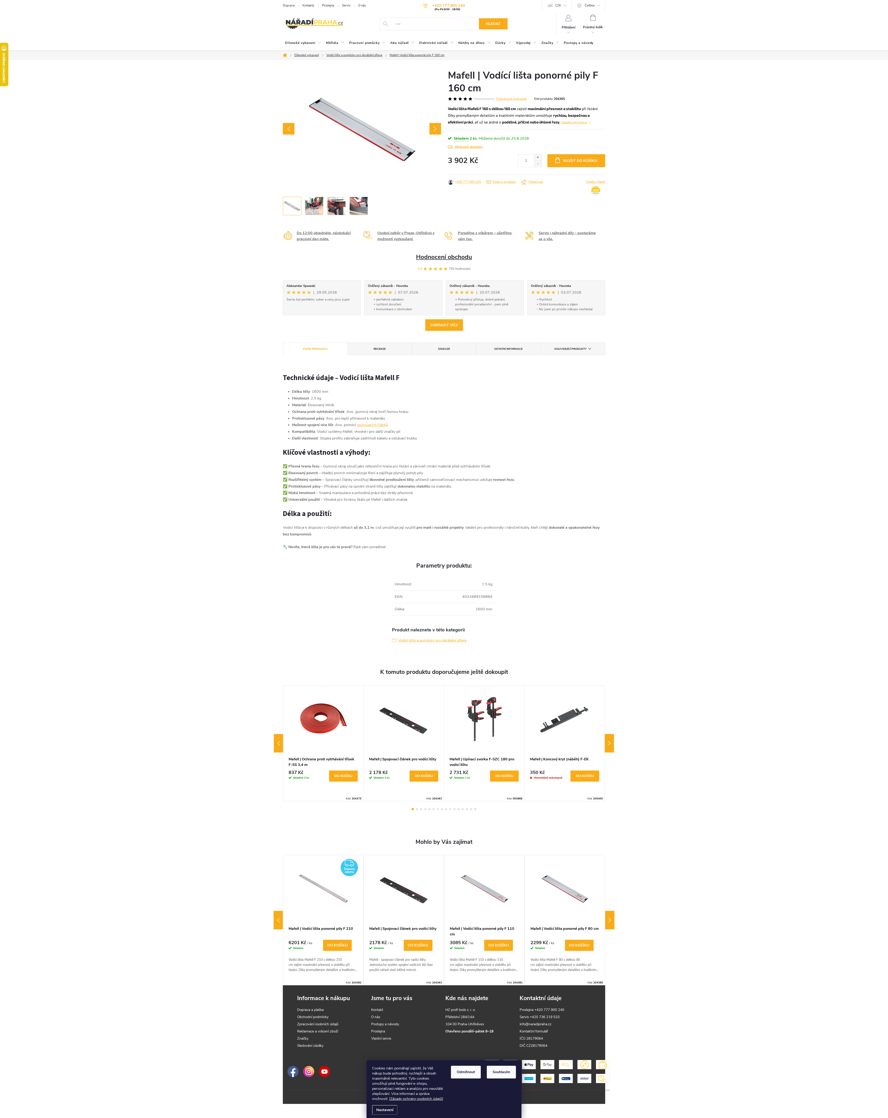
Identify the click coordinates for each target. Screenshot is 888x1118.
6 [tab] (433, 809)
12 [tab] (458, 809)
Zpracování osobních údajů (317, 1024)
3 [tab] (421, 809)
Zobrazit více (444, 325)
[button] (323, 956)
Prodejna (328, 5)
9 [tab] (446, 809)
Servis (346, 5)
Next (609, 743)
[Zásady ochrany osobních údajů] (416, 1098)
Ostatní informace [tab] (508, 349)
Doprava (289, 5)
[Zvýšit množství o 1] (538, 157)
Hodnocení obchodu (444, 257)
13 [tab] (463, 809)
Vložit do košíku (580, 160)
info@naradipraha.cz (536, 1024)
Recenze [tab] (379, 349)
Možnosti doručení (468, 147)
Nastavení (384, 1109)
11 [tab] (454, 809)
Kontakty (308, 5)
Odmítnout (466, 1072)
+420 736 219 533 (545, 1017)
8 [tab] (442, 809)
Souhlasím (501, 1072)
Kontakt (377, 1009)
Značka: (595, 182)
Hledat (493, 23)
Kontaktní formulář (534, 1031)
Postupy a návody (385, 1024)
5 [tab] (429, 809)
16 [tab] (475, 809)
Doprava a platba (310, 1009)
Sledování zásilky (310, 1045)
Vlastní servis (381, 1038)
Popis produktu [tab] (315, 349)
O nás (362, 5)
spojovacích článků (372, 424)
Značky (302, 1038)
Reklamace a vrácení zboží (317, 1031)
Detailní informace (574, 122)
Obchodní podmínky (313, 1017)
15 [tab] (471, 809)
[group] (323, 920)
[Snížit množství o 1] (538, 164)
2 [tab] (417, 809)
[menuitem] (303, 43)
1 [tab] (413, 809)
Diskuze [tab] (444, 349)
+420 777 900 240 (468, 182)
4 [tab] (425, 809)
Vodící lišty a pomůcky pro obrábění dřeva (432, 640)
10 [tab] (450, 809)
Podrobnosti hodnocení (511, 99)
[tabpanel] (323, 743)
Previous (278, 743)
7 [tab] (438, 809)
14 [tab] (467, 809)
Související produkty (570, 349)
